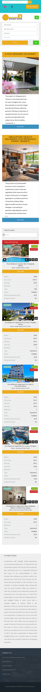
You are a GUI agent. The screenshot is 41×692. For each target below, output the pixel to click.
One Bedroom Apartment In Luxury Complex (20, 446)
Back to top (31, 686)
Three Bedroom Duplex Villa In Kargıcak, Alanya (20, 265)
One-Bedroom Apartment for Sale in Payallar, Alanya (20, 323)
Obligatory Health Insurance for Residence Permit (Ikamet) (20, 139)
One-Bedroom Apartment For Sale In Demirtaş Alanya (20, 385)
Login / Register (33, 6)
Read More (20, 126)
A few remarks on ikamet (20, 54)
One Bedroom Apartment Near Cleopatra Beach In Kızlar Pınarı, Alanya (20, 507)
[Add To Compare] (33, 259)
